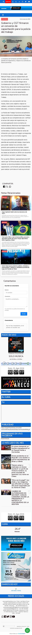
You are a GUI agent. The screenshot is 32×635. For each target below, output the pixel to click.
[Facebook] (19, 1)
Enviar (24, 314)
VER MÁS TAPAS (16, 590)
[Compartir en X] (7, 186)
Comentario (7, 296)
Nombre (6, 290)
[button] (3, 1)
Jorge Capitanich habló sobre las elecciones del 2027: (14, 212)
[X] (16, 1)
